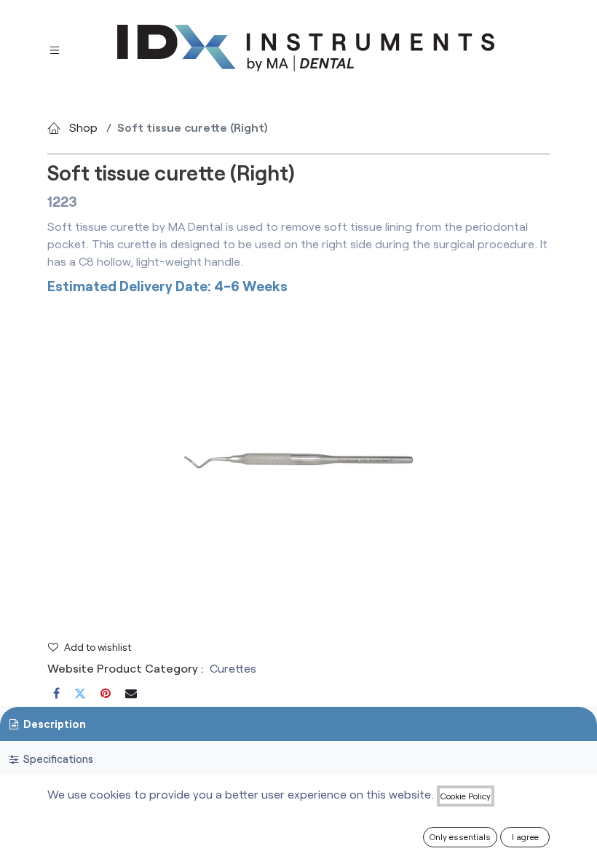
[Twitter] (80, 693)
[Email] (131, 693)
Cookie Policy (465, 796)
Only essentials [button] (460, 836)
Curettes (233, 668)
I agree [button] (525, 836)
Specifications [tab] (57, 759)
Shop (83, 127)
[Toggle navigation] (54, 48)
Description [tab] (53, 724)
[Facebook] (56, 693)
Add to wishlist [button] (97, 647)
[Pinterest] (105, 693)
